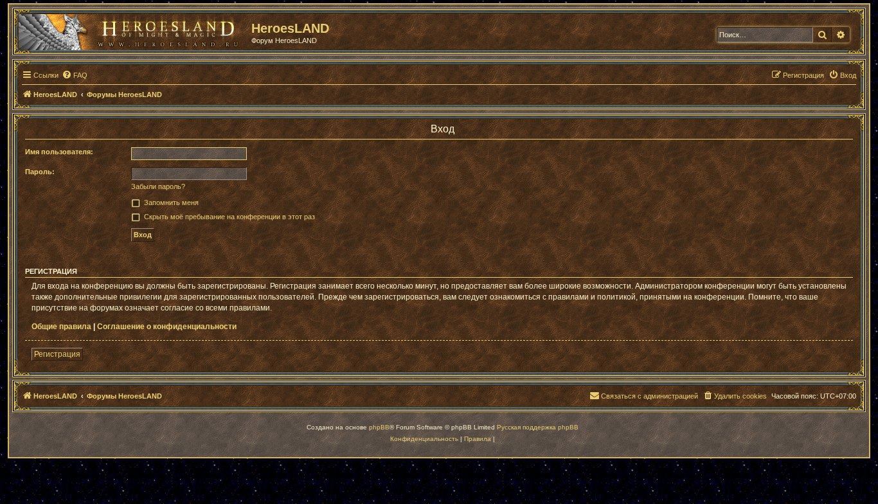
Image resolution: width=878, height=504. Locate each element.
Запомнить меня (171, 202)
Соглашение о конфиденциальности (167, 326)
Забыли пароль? (158, 186)
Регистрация (57, 354)
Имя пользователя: (59, 152)
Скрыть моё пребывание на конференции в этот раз (229, 217)
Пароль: (40, 172)
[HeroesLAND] (131, 29)
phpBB (379, 427)
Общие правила (61, 326)
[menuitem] (74, 75)
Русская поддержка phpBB (537, 427)
